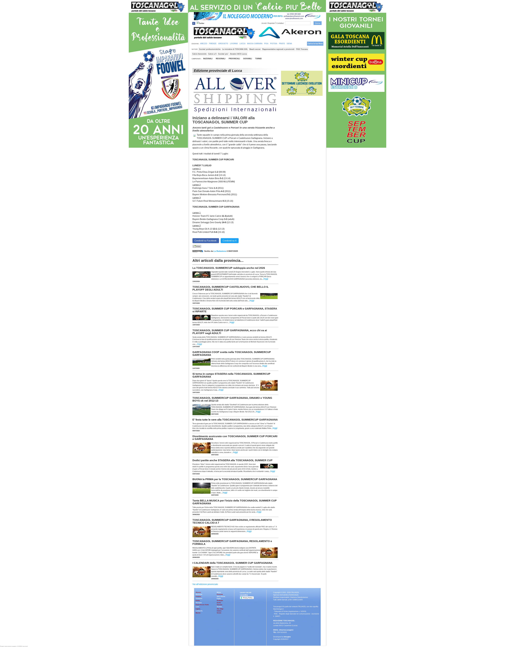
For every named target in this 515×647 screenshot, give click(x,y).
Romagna (199, 602)
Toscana (219, 604)
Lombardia (199, 611)
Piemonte (220, 594)
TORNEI (258, 59)
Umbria (219, 611)
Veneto (219, 613)
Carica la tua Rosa (315, 44)
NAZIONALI (208, 59)
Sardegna (220, 600)
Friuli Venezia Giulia (202, 604)
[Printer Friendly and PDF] (196, 246)
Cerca (317, 23)
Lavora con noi (245, 592)
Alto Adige (220, 609)
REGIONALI (220, 59)
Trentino (219, 606)
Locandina (244, 595)
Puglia (219, 598)
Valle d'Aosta (221, 596)
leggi (266, 279)
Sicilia (219, 602)
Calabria (198, 596)
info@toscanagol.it (286, 630)
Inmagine (287, 637)
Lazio (197, 606)
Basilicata (199, 594)
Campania (199, 598)
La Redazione (220, 251)
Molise (219, 592)
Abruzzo (198, 592)
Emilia (198, 600)
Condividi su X (230, 241)
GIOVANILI (247, 59)
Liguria (198, 609)
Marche (198, 613)
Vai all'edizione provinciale (205, 584)
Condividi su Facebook (205, 241)
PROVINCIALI (234, 59)
